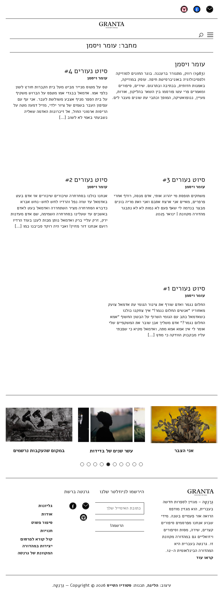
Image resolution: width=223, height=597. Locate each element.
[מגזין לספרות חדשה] (111, 23)
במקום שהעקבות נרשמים (39, 450)
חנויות (46, 531)
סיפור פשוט (41, 523)
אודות (46, 514)
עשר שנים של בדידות (111, 450)
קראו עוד (204, 558)
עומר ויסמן (97, 78)
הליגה (152, 585)
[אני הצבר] (184, 424)
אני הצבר (184, 450)
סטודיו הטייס (119, 585)
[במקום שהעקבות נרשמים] (38, 424)
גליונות (45, 506)
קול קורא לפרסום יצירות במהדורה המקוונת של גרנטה (35, 546)
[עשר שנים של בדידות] (111, 425)
